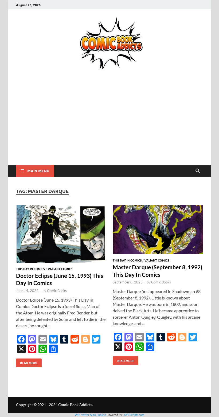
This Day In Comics (30, 269)
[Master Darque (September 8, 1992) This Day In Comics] (158, 230)
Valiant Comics (60, 269)
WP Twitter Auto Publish (90, 414)
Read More (27, 361)
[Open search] (198, 171)
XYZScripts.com (134, 414)
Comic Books (57, 291)
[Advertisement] (109, 124)
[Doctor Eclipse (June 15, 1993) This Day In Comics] (61, 234)
